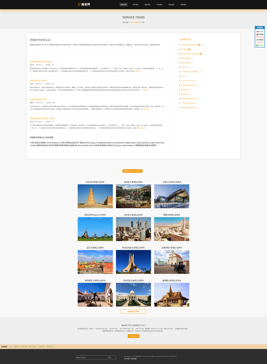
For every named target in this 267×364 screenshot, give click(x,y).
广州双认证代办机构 (187, 103)
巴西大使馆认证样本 (38, 99)
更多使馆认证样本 (133, 311)
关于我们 (136, 5)
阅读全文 (138, 71)
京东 (11, 347)
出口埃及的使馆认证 (118, 143)
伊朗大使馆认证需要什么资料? (42, 118)
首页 (131, 22)
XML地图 (127, 359)
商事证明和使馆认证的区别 (65, 145)
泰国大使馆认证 (186, 58)
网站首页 (124, 5)
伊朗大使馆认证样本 (38, 80)
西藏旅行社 (50, 347)
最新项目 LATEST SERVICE (132, 171)
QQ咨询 (261, 32)
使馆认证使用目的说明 (188, 107)
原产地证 (184, 49)
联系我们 (183, 5)
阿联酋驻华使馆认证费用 (145, 145)
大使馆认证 (184, 67)
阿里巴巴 (17, 347)
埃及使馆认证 (185, 90)
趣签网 (85, 4)
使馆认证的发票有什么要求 (146, 143)
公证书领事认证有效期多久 (190, 72)
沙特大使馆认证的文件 (69, 142)
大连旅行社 (41, 347)
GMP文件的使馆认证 (53, 143)
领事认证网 (33, 347)
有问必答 (171, 5)
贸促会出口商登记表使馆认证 (125, 145)
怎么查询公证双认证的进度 (190, 54)
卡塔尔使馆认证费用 (38, 142)
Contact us (133, 336)
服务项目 (148, 5)
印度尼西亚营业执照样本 (189, 45)
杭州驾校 (24, 347)
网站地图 (134, 359)
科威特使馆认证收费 (104, 143)
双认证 (183, 76)
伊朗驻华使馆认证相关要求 (41, 61)
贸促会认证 (184, 94)
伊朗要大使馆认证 (131, 143)
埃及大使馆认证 (186, 63)
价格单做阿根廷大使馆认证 (104, 145)
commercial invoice (188, 81)
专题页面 (137, 22)
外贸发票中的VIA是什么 (188, 85)
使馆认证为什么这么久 (88, 142)
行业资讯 (159, 5)
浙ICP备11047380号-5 (169, 356)
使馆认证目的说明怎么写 (189, 99)
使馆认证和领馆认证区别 (85, 145)
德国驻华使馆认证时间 (45, 145)
